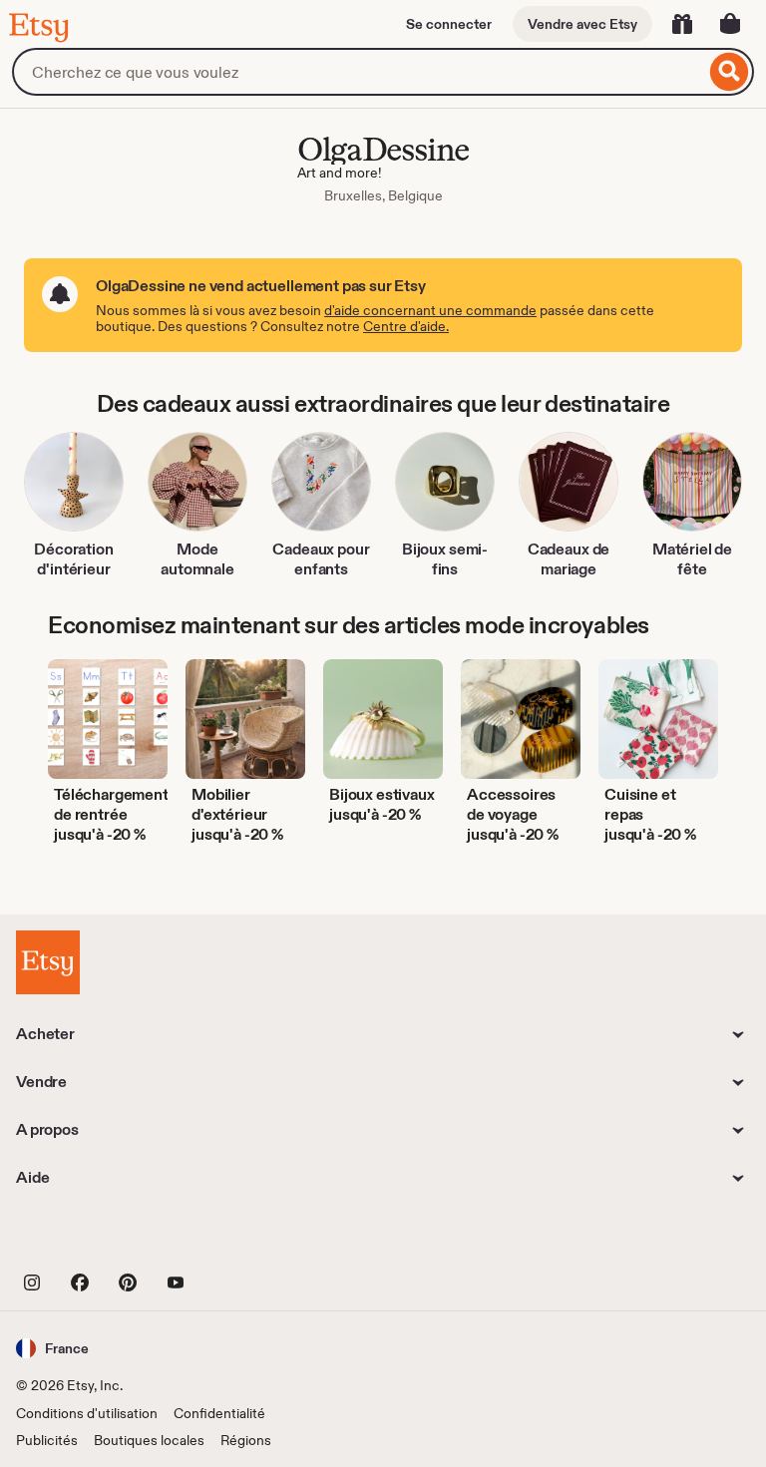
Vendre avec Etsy (582, 24)
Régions (245, 1440)
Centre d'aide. (406, 326)
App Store (83, 1238)
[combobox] (358, 72)
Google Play (234, 1238)
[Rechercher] (729, 72)
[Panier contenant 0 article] (730, 24)
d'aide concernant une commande (430, 310)
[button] (52, 1347)
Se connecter (449, 24)
